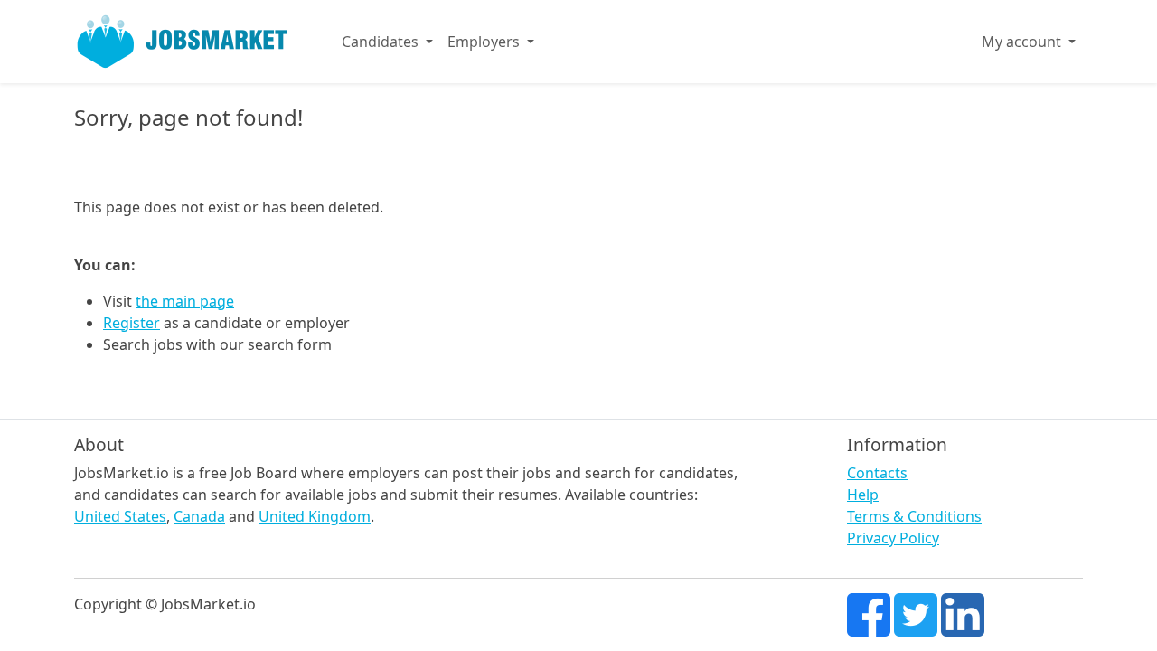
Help (863, 495)
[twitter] (915, 613)
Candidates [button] (382, 42)
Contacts (877, 473)
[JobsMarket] (182, 41)
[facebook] (868, 613)
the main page (185, 301)
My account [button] (1023, 42)
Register (131, 323)
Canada (199, 516)
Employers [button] (485, 42)
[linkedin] (962, 613)
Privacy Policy (893, 538)
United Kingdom (315, 516)
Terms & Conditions (914, 516)
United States (120, 516)
